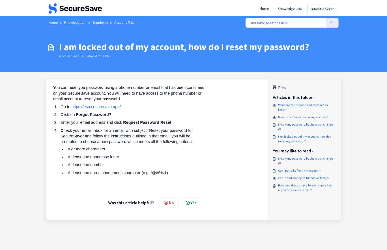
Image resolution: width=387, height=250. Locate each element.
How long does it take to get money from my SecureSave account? (305, 187)
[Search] (332, 23)
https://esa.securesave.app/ (96, 107)
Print (282, 87)
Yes (193, 202)
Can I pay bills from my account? (299, 171)
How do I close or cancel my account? (303, 117)
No (171, 202)
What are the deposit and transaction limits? (303, 107)
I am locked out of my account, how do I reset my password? (304, 139)
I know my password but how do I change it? (305, 126)
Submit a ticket (322, 9)
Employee (100, 22)
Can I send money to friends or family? (303, 178)
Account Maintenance (131, 22)
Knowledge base (290, 8)
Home (264, 8)
